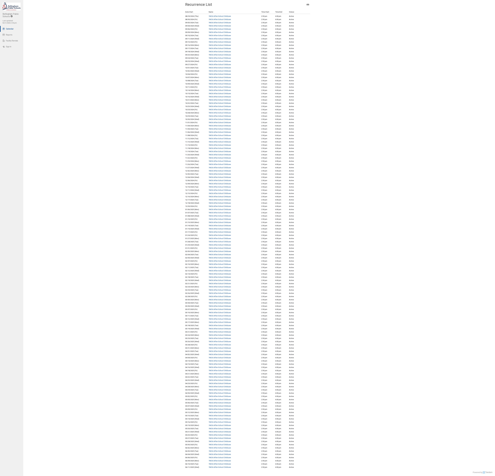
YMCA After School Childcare (220, 16)
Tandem (488, 472)
